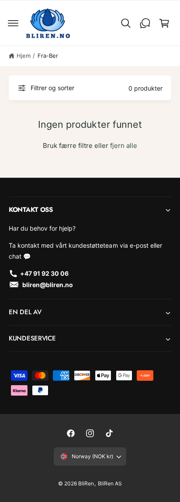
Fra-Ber (48, 55)
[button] (13, 23)
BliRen (86, 483)
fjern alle (123, 145)
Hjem (24, 55)
